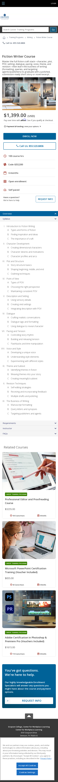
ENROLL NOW (30, 136)
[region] (27, 758)
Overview (7, 213)
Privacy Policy (46, 758)
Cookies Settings (27, 772)
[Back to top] (29, 726)
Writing (30, 37)
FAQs (5, 433)
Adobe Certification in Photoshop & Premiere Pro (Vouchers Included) (26, 639)
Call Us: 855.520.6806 (13, 43)
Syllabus (6, 218)
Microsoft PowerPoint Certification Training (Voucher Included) (25, 570)
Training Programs (16, 37)
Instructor (7, 428)
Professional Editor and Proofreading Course (27, 501)
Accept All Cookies (27, 765)
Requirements (9, 423)
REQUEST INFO (45, 199)
